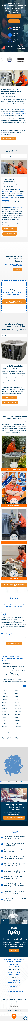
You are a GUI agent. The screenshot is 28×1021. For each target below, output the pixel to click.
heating (23, 111)
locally (22, 109)
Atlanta (16, 690)
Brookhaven (5, 696)
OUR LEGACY (14, 950)
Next (25, 637)
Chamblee (4, 699)
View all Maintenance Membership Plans (14, 584)
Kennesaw (17, 714)
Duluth (3, 705)
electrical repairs (20, 113)
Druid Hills (17, 702)
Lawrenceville (5, 714)
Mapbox (2, 782)
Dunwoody (17, 705)
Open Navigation (14, 1016)
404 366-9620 (14, 21)
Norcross (4, 726)
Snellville (4, 735)
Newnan (17, 723)
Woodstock (5, 741)
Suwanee (17, 735)
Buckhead (4, 693)
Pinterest (17, 991)
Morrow (4, 723)
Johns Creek (18, 711)
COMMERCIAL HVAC (9, 238)
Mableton (17, 720)
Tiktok (23, 991)
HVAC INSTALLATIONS (10, 402)
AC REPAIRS (7, 406)
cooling (3, 113)
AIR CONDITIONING (9, 234)
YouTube (11, 991)
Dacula (16, 699)
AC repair (11, 197)
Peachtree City (18, 726)
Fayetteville (18, 708)
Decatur (4, 702)
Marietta (4, 717)
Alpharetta (4, 690)
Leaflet (2, 781)
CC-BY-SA (22, 781)
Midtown (17, 717)
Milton (3, 720)
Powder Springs (6, 729)
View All (17, 269)
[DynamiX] (14, 1006)
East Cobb (4, 708)
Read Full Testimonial (2, 630)
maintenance (5, 199)
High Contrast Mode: (12, 1010)
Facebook (5, 991)
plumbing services (10, 113)
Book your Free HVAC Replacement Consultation (14, 301)
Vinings (17, 738)
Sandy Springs (5, 732)
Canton (16, 696)
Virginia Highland (6, 738)
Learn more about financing (14, 818)
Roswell (17, 729)
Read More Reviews (14, 643)
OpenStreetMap (12, 781)
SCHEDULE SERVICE (14, 16)
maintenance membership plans (14, 128)
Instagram (20, 991)
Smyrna (17, 732)
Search (24, 686)
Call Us (2, 1018)
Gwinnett (4, 711)
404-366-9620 (14, 986)
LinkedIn (14, 991)
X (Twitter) (8, 991)
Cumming (17, 693)
